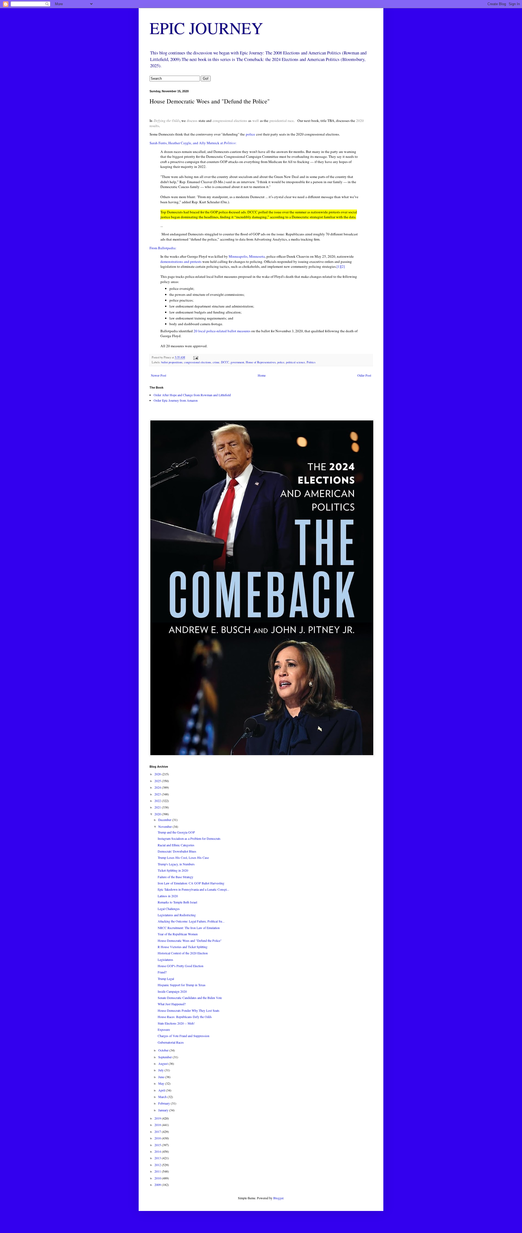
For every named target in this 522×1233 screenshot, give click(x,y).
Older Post (364, 375)
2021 (158, 807)
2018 (158, 1125)
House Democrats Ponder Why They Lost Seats (188, 1010)
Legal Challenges (169, 908)
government (237, 362)
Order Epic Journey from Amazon (176, 400)
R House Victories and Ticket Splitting (182, 947)
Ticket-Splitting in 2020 (173, 870)
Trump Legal (166, 978)
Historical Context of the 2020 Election (183, 953)
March (162, 1096)
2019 (158, 1118)
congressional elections (230, 120)
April (162, 1090)
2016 (158, 1138)
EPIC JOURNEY (206, 28)
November (165, 826)
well (255, 120)
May (161, 1083)
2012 (158, 1165)
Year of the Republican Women (178, 934)
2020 (158, 814)
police (250, 134)
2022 (158, 800)
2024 (158, 787)
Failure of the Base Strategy (175, 877)
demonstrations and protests (180, 261)
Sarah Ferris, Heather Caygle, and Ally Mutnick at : (193, 142)
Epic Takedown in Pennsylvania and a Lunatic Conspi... (193, 889)
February (164, 1103)
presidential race (281, 120)
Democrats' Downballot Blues (177, 851)
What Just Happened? (172, 1004)
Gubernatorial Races (171, 1042)
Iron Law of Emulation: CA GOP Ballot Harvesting (191, 883)
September (165, 1057)
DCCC (225, 362)
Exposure (164, 1029)
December (165, 819)
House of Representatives (261, 362)
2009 (158, 1184)
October (163, 1050)
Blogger (278, 1198)
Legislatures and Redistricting (177, 915)
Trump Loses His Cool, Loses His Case (183, 857)
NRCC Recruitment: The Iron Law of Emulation (189, 927)
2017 (158, 1131)
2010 (158, 1178)
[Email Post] (195, 357)
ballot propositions (171, 362)
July (161, 1070)
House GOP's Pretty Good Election (180, 966)
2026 (158, 774)
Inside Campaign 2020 (172, 991)
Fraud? (162, 972)
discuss (192, 120)
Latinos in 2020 (168, 896)
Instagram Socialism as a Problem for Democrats (189, 838)
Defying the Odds (167, 120)
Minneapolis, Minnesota (247, 256)
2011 (158, 1171)
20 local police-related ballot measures (222, 330)
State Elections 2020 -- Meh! (176, 1023)
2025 (158, 781)
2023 (158, 794)
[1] (339, 266)
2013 (158, 1158)
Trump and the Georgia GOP (176, 832)
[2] (343, 266)
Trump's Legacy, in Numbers (176, 864)
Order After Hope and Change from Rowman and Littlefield (192, 395)
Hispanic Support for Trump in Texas (182, 985)
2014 (158, 1151)
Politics (311, 362)
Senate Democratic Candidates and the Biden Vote (190, 997)
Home (262, 375)
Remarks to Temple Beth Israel (177, 902)
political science (295, 362)
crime (216, 362)
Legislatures (165, 959)
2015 (158, 1145)
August (163, 1063)
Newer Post (158, 375)
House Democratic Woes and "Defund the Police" (190, 940)
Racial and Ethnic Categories (176, 845)
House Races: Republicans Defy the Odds (185, 1016)
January (163, 1110)
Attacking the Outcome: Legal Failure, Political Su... (191, 921)
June (161, 1077)
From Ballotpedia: (163, 247)
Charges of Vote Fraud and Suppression (183, 1036)
